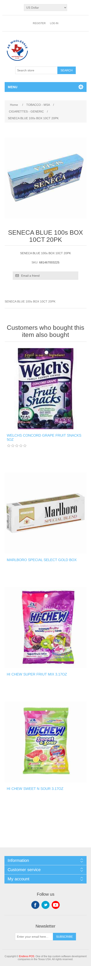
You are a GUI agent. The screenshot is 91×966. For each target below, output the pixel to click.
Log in (54, 23)
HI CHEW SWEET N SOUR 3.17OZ (35, 789)
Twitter (45, 905)
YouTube (56, 905)
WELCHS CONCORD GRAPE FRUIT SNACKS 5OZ (44, 437)
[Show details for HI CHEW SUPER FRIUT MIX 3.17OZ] (46, 627)
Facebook (35, 905)
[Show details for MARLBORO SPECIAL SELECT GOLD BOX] (46, 513)
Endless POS (26, 956)
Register (39, 23)
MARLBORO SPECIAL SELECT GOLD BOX (42, 560)
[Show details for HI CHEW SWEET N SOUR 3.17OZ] (46, 742)
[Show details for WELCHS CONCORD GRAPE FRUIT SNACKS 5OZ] (46, 388)
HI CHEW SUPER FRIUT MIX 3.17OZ (37, 674)
